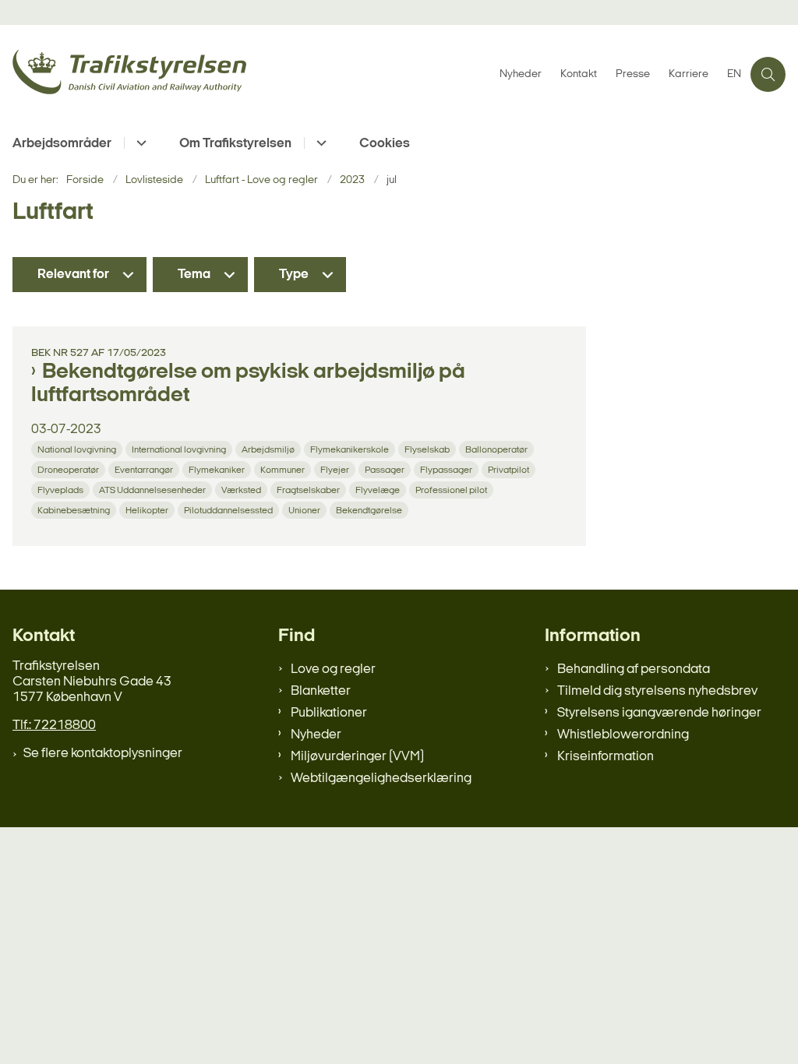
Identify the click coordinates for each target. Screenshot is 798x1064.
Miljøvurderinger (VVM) (357, 756)
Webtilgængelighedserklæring (381, 778)
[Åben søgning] (768, 74)
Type (294, 274)
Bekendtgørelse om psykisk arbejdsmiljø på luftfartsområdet (248, 384)
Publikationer (329, 713)
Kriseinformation (605, 756)
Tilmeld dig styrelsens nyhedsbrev (657, 691)
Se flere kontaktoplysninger (102, 753)
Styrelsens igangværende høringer (659, 713)
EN (734, 74)
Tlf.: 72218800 (54, 725)
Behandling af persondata (633, 669)
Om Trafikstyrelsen (235, 143)
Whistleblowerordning (623, 735)
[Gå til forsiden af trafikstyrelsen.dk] (245, 74)
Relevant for (73, 274)
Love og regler (333, 669)
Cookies (384, 143)
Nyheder (316, 735)
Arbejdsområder (61, 143)
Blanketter (321, 691)
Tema (194, 274)
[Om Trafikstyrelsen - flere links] (319, 143)
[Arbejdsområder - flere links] (139, 143)
